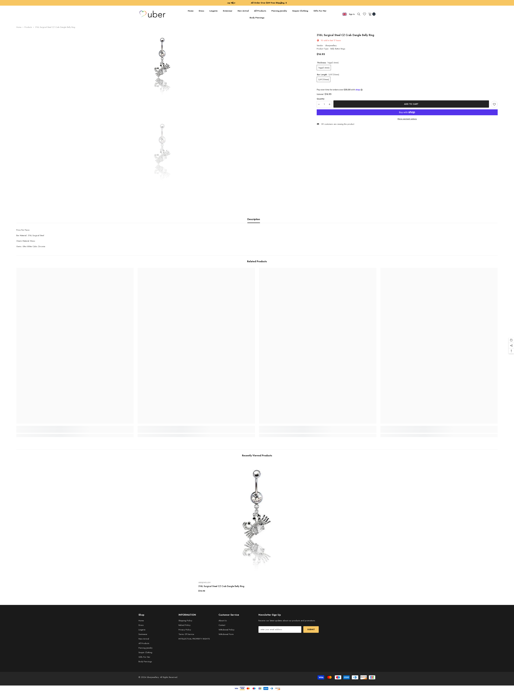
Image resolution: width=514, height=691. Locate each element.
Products (28, 27)
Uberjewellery (331, 45)
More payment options (407, 118)
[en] (345, 14)
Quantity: (321, 98)
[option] (257, 3)
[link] (75, 431)
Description (253, 219)
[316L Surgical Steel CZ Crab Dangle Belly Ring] (257, 520)
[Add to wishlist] (494, 104)
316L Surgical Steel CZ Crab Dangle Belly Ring (221, 586)
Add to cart (411, 104)
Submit (311, 629)
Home (18, 27)
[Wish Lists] (364, 14)
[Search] (359, 14)
